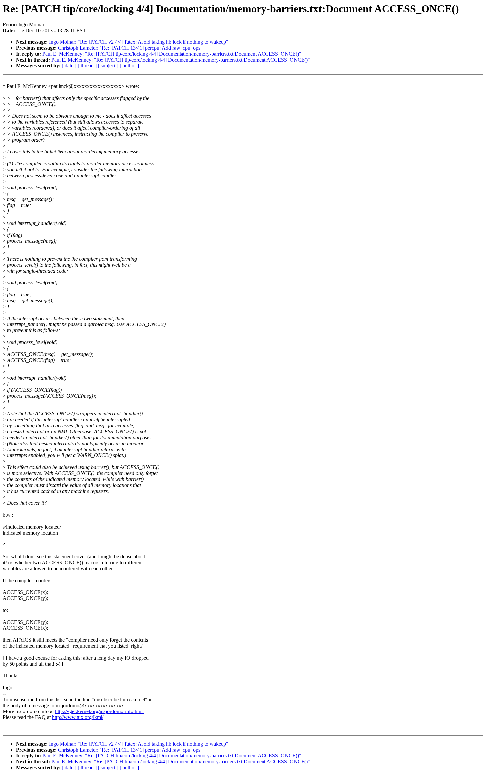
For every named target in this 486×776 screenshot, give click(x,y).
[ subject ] (108, 65)
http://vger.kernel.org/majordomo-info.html (99, 711)
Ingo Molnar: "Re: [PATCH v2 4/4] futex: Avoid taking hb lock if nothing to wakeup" (138, 42)
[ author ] (129, 65)
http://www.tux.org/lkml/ (77, 717)
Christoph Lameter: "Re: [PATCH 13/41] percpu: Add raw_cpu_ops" (130, 48)
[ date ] (69, 65)
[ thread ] (87, 65)
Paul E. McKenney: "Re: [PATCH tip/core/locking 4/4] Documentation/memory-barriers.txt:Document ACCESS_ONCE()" (171, 54)
